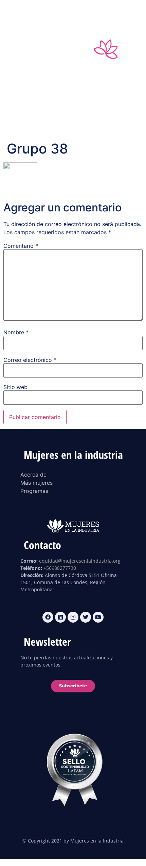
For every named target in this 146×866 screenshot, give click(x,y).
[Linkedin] (59, 12)
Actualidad (100, 119)
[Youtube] (101, 12)
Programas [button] (61, 119)
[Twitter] (87, 12)
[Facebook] (45, 12)
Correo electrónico (29, 360)
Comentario (20, 245)
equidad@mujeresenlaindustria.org (80, 561)
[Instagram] (73, 12)
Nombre (16, 332)
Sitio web (15, 387)
